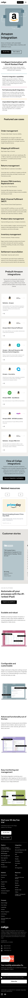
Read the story (6, 523)
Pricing (2, 864)
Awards (3, 909)
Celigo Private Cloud (6, 862)
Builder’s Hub (18, 889)
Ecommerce (4, 875)
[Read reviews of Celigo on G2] (7, 958)
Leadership (3, 907)
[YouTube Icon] (5, 994)
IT (1, 879)
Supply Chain (4, 881)
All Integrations (18, 867)
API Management (5, 851)
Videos (16, 892)
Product (3, 884)
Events (16, 887)
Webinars (17, 885)
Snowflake (17, 861)
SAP (16, 854)
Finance (3, 877)
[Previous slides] (7, 494)
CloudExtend (4, 866)
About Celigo (4, 902)
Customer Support (5, 890)
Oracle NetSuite (19, 852)
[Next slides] (20, 494)
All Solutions (4, 893)
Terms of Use (3, 991)
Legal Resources (9, 991)
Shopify (16, 859)
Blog (16, 875)
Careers (3, 916)
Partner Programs (5, 911)
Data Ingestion (4, 858)
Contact (3, 922)
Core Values (4, 905)
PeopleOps (3, 888)
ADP (16, 865)
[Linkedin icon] (2, 994)
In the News (4, 914)
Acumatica (17, 863)
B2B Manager (4, 853)
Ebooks (16, 883)
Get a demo (20, 2)
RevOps (3, 886)
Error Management (5, 855)
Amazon (17, 856)
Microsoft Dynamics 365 (20, 850)
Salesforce (17, 847)
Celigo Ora (3, 860)
